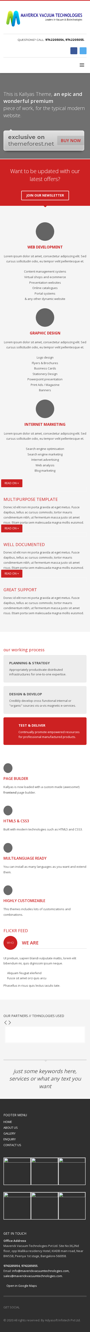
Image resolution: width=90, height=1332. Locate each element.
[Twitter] (83, 50)
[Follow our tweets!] (30, 1307)
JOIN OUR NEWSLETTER (45, 195)
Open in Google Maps (21, 1286)
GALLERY (9, 1133)
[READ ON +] (45, 489)
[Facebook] (73, 50)
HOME (7, 1122)
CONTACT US (12, 1145)
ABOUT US (10, 1127)
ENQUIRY (9, 1139)
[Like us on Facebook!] (23, 1307)
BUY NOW (71, 140)
